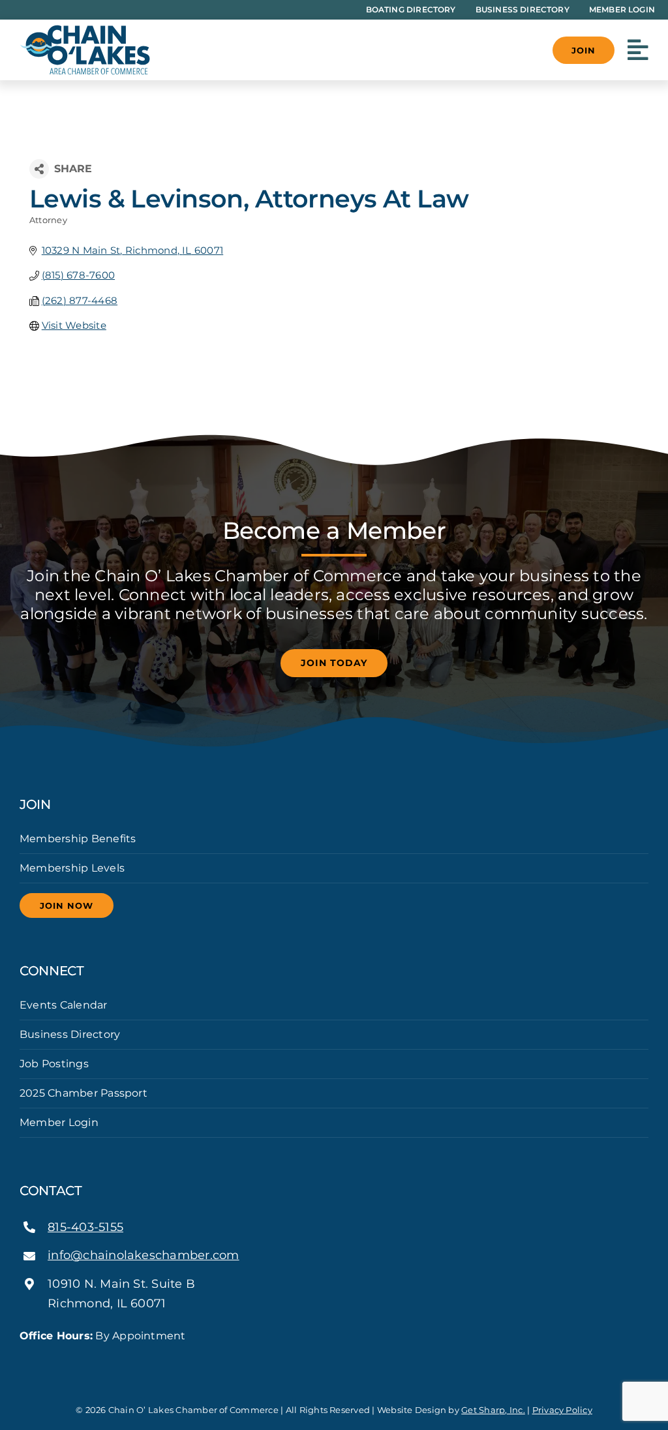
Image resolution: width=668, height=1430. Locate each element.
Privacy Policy (562, 1410)
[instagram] (44, 1359)
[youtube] (65, 1359)
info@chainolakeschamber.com (143, 1255)
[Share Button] (39, 169)
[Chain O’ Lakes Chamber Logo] (85, 29)
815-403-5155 (85, 1227)
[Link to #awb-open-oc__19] (638, 50)
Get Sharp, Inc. (493, 1410)
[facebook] (23, 1359)
